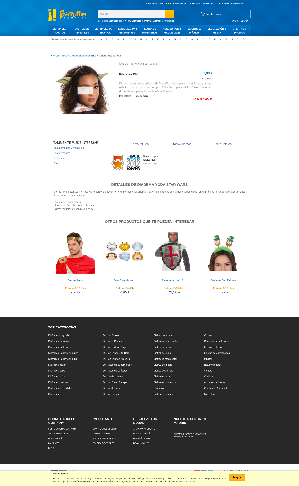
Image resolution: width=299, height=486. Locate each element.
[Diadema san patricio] (223, 252)
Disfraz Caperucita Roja (116, 353)
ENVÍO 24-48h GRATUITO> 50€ (231, 3)
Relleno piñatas (213, 364)
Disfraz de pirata (162, 335)
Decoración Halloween (216, 341)
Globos (208, 335)
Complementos (61, 153)
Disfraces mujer (57, 364)
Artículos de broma (214, 382)
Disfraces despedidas (60, 388)
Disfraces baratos (58, 382)
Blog (51, 448)
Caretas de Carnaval (215, 388)
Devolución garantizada (202, 3)
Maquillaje (210, 394)
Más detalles (125, 96)
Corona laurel (76, 280)
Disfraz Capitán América (116, 359)
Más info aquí (149, 163)
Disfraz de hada (111, 388)
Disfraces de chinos (164, 394)
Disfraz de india (162, 353)
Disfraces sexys (162, 376)
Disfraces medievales (165, 359)
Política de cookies (103, 443)
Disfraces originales (163, 21)
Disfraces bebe (56, 370)
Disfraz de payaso (113, 376)
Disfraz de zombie (163, 370)
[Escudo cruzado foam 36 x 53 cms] (174, 252)
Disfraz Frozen (111, 335)
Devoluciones (224, 144)
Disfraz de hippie (162, 364)
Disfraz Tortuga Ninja (114, 347)
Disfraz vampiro (111, 394)
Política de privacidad (105, 438)
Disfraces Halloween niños (63, 353)
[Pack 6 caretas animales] (125, 252)
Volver (56, 56)
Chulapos (158, 388)
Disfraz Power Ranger (115, 382)
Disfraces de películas (115, 370)
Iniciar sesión (240, 21)
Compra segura (101, 433)
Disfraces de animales (165, 341)
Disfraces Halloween (119, 21)
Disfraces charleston (164, 382)
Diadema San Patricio (223, 280)
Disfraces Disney (112, 341)
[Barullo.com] (72, 14)
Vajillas (208, 370)
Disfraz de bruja (162, 347)
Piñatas (208, 359)
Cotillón (208, 376)
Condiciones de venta (105, 428)
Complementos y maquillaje (83, 56)
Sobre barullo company (62, 428)
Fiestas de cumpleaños (217, 353)
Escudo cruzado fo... (174, 280)
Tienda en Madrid (58, 433)
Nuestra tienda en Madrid (173, 3)
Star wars (58, 158)
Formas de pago (182, 144)
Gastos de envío (142, 433)
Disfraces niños (57, 376)
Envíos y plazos (141, 144)
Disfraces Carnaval (141, 21)
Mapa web (53, 443)
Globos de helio (213, 347)
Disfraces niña (56, 394)
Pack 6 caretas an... (125, 280)
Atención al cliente (144, 428)
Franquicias (55, 438)
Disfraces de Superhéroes (117, 364)
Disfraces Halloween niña (62, 359)
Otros (56, 163)
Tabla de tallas (141, 96)
